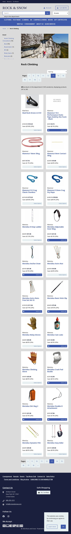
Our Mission (16, 1)
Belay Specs (8, 53)
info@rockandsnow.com (13, 504)
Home (4, 1)
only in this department (11, 16)
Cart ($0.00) (63, 8)
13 (53, 76)
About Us (9, 1)
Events (22, 476)
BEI (5, 50)
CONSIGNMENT (29, 24)
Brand (4, 35)
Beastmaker (8, 47)
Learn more (52, 527)
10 (38, 76)
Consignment (7, 476)
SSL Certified (44, 492)
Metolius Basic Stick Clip (57, 298)
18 (35, 80)
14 (58, 76)
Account (48, 8)
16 (25, 80)
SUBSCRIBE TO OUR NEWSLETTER (41, 479)
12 (48, 76)
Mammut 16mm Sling (31, 153)
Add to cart (63, 130)
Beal (5, 44)
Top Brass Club (31, 476)
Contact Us (41, 476)
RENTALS (20, 24)
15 (63, 76)
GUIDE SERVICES (50, 24)
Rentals (16, 476)
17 (30, 80)
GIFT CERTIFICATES (60, 20)
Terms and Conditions (11, 479)
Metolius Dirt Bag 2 (30, 406)
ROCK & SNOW (15, 8)
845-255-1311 (10, 500)
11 (43, 76)
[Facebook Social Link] (4, 516)
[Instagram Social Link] (8, 516)
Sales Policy (50, 476)
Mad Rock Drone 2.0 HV (31, 113)
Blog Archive (25, 479)
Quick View (36, 116)
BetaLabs (7, 56)
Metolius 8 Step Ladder (31, 227)
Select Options (37, 130)
